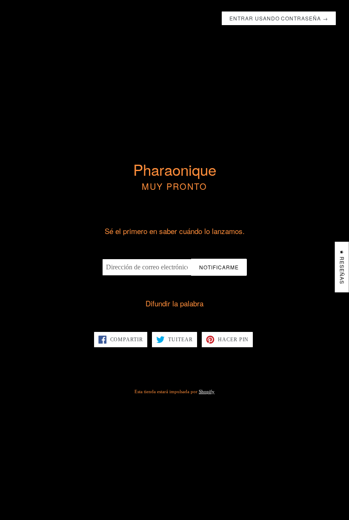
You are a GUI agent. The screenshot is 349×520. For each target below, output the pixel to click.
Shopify (207, 391)
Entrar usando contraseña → (278, 18)
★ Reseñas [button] (342, 267)
